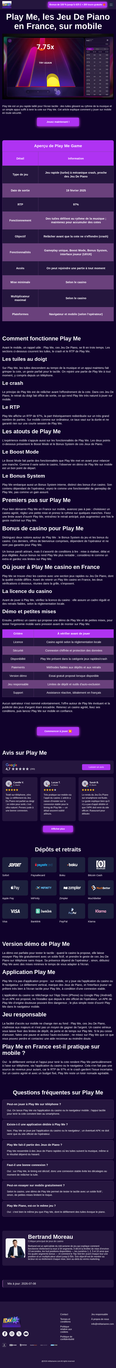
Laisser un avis (96, 767)
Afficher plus (58, 829)
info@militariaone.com (102, 1324)
